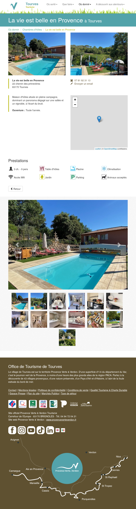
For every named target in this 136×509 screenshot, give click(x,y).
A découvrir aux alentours (109, 4)
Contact (12, 390)
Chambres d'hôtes (32, 29)
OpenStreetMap (110, 148)
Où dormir (84, 4)
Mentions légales (27, 390)
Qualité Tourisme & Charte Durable (108, 390)
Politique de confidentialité (52, 390)
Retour (17, 188)
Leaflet (98, 148)
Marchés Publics (50, 393)
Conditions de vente (78, 390)
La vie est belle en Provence (60, 29)
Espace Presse (17, 393)
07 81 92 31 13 (82, 80)
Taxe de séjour (68, 393)
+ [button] (75, 100)
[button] (17, 245)
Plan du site (33, 393)
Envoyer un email (83, 83)
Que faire (67, 4)
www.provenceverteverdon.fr (61, 419)
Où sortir (51, 4)
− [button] (75, 105)
